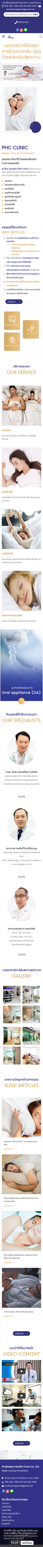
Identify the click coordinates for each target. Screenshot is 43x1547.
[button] (40, 36)
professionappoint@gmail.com (20, 9)
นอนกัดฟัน (7, 492)
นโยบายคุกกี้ (19, 1538)
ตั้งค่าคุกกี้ (14, 1543)
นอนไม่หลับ (7, 553)
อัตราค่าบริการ (8, 1520)
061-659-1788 (29, 6)
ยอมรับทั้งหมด (27, 1543)
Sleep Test (6, 1516)
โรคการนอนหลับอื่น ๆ (11, 1513)
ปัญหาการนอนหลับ (12, 615)
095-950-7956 (11, 6)
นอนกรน (6, 430)
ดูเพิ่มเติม (8, 1148)
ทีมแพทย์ (6, 1523)
